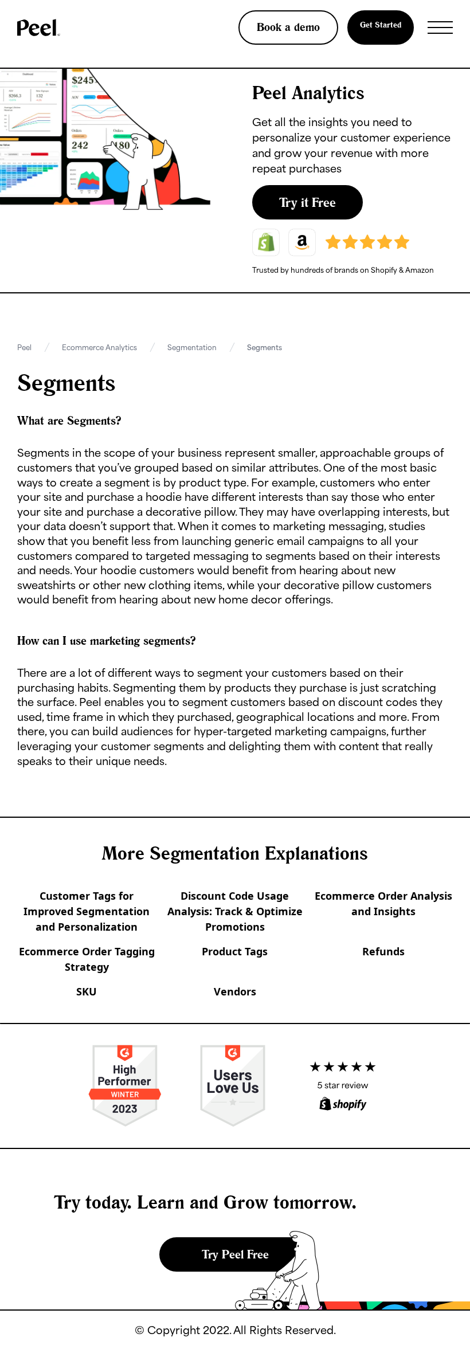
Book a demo (288, 27)
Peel (24, 347)
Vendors (235, 991)
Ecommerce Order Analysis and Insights (383, 903)
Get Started (380, 24)
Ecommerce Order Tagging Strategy (87, 959)
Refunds (383, 951)
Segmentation (192, 347)
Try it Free (307, 202)
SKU (86, 991)
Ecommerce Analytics (99, 347)
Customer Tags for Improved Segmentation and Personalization (86, 911)
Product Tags (235, 951)
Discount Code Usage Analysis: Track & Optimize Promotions (235, 911)
